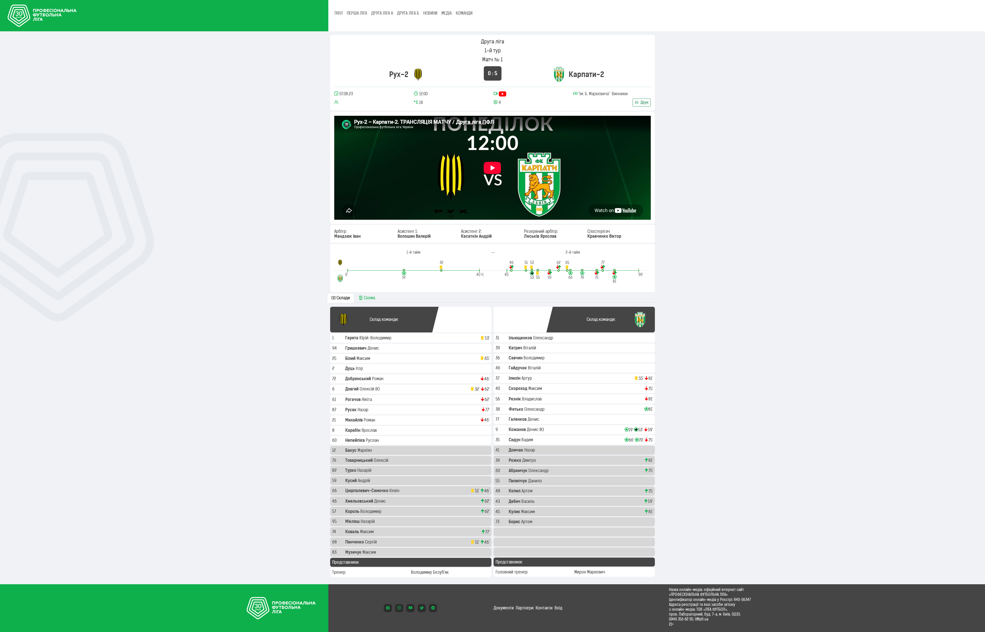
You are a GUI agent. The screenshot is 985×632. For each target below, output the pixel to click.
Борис (515, 521)
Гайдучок (518, 367)
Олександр (543, 337)
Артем (527, 490)
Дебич (515, 501)
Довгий (352, 388)
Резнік (515, 398)
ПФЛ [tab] (338, 13)
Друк (643, 102)
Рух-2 (398, 74)
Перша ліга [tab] (357, 13)
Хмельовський (359, 501)
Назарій (364, 470)
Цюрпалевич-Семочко (367, 490)
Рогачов (353, 399)
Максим (364, 358)
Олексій (367, 388)
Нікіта (367, 399)
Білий (351, 358)
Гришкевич (356, 348)
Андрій (364, 480)
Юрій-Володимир (375, 337)
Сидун (515, 439)
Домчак (516, 450)
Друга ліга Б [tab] (408, 13)
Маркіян (365, 450)
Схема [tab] (369, 297)
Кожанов (518, 429)
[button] (441, 265)
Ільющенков (521, 337)
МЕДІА (446, 13)
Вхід (558, 607)
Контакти (544, 607)
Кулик (515, 511)
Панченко (355, 541)
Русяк (351, 409)
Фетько (516, 409)
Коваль (352, 531)
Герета (352, 337)
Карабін (353, 430)
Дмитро (529, 460)
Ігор (360, 368)
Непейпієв (355, 440)
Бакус (351, 450)
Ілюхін (515, 378)
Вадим (527, 439)
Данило (535, 480)
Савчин (516, 357)
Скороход (518, 388)
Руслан (373, 440)
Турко (351, 470)
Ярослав (369, 430)
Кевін (394, 490)
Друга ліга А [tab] (382, 13)
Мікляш (353, 521)
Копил (515, 490)
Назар (363, 409)
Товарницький (359, 460)
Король (352, 511)
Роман (378, 378)
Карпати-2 (586, 74)
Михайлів (354, 420)
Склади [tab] (343, 297)
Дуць (350, 368)
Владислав (532, 398)
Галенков (518, 419)
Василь (528, 501)
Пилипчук (518, 480)
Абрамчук (518, 470)
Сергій (371, 541)
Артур (527, 378)
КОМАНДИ (464, 13)
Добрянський (358, 378)
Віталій (530, 347)
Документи (504, 607)
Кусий (351, 480)
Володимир (371, 511)
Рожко (515, 460)
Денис (374, 348)
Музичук (353, 552)
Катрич (516, 347)
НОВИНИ (430, 13)
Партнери (525, 607)
